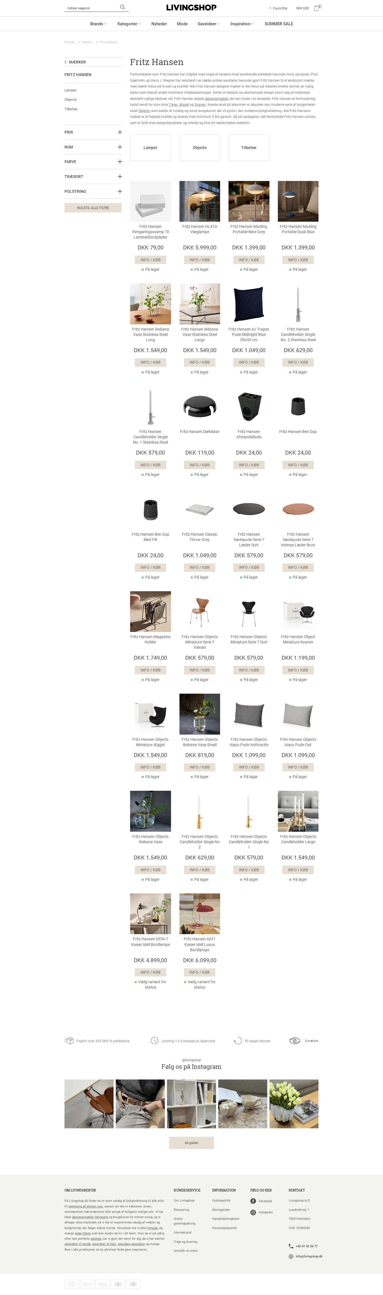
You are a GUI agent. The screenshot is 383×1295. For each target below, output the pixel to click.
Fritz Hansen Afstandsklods (249, 434)
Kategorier (127, 23)
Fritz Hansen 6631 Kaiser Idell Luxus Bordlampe (200, 944)
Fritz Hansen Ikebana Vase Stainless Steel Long (150, 334)
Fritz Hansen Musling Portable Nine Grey (248, 229)
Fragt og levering (185, 1241)
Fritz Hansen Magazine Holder (150, 639)
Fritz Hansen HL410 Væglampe (199, 229)
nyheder (152, 1228)
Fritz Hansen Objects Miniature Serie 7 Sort (248, 639)
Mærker (87, 42)
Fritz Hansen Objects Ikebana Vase (150, 839)
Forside (69, 42)
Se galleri (192, 1142)
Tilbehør (70, 108)
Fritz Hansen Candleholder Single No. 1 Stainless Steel (150, 437)
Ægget (184, 104)
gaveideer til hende (77, 1244)
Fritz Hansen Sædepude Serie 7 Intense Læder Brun (298, 539)
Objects (70, 99)
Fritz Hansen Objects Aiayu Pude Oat (298, 742)
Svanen (200, 104)
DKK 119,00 (199, 452)
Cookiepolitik (221, 1200)
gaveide (96, 1238)
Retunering (181, 1209)
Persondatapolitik (224, 1228)
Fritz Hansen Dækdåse (199, 431)
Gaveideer (207, 23)
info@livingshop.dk (309, 1256)
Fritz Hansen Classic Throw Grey (199, 537)
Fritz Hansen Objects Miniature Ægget (150, 742)
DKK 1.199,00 (298, 657)
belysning (101, 1217)
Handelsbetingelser (225, 1218)
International (183, 1232)
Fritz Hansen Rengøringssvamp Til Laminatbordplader (150, 232)
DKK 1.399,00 (249, 247)
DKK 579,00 (150, 452)
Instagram (266, 1212)
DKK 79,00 (150, 247)
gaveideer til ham (104, 1244)
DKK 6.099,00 (199, 960)
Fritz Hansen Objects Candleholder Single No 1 (249, 842)
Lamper (70, 90)
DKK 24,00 (249, 452)
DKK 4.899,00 (150, 960)
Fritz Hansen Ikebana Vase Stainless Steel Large (199, 334)
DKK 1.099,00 (249, 754)
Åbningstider (221, 1209)
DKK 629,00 (298, 350)
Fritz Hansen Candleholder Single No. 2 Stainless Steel (298, 334)
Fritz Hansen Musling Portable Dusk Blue (298, 229)
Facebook (265, 1201)
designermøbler (216, 98)
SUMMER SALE (279, 23)
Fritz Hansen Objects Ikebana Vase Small (200, 742)
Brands (96, 23)
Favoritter (280, 8)
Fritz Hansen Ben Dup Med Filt (150, 537)
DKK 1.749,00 (150, 657)
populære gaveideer (131, 1244)
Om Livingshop (184, 1200)
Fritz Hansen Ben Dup (298, 431)
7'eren (173, 104)
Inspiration (240, 23)
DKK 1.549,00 (150, 350)
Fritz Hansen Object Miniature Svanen (298, 639)
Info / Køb (150, 259)
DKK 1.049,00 (249, 350)
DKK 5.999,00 (199, 247)
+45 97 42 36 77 (307, 1246)
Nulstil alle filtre (93, 207)
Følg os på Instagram (191, 1064)
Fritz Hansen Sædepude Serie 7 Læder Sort (249, 539)
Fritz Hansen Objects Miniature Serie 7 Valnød (200, 642)
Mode (182, 23)
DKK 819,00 (199, 754)
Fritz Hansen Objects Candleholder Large (298, 839)
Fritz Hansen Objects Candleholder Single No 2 (200, 842)
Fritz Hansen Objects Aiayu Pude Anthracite (249, 742)
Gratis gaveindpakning (184, 1220)
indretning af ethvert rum (85, 1206)
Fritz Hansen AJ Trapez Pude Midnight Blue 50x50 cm (249, 334)
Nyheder (159, 23)
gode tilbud (82, 1233)
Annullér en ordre (186, 1250)
